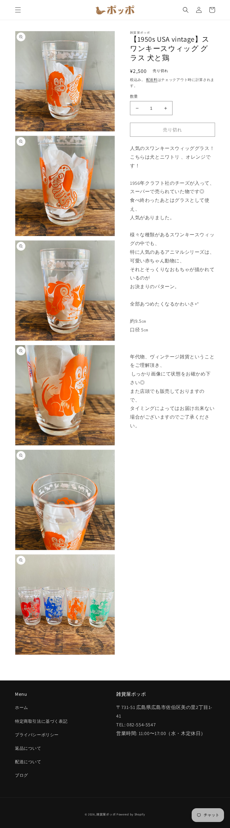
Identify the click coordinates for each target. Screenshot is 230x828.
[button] (18, 9)
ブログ (21, 775)
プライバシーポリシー (37, 734)
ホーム (21, 707)
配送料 (152, 79)
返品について (28, 748)
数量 (134, 96)
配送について (28, 761)
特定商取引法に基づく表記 (41, 721)
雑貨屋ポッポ (106, 814)
